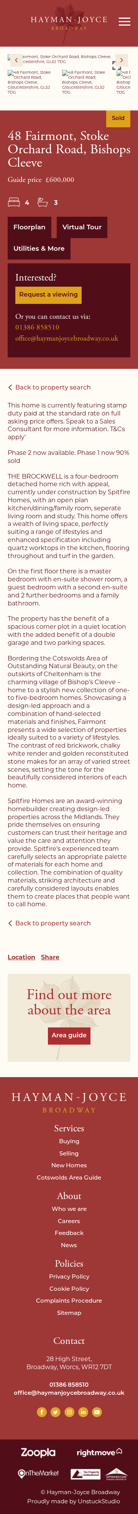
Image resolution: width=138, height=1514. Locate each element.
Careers (69, 1222)
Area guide (69, 1036)
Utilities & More (39, 249)
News (69, 1246)
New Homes (69, 1166)
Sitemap (69, 1313)
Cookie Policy (69, 1289)
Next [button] (121, 60)
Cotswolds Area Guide (69, 1178)
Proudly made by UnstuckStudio (73, 1501)
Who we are (69, 1209)
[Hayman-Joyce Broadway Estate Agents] (69, 23)
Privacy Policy (69, 1277)
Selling (69, 1154)
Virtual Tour (82, 227)
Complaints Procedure (69, 1301)
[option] (69, 59)
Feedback (69, 1234)
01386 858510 (37, 327)
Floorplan (29, 227)
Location (21, 957)
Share (50, 957)
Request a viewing (48, 295)
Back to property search (53, 388)
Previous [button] (16, 60)
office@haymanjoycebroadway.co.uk (66, 338)
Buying (69, 1142)
